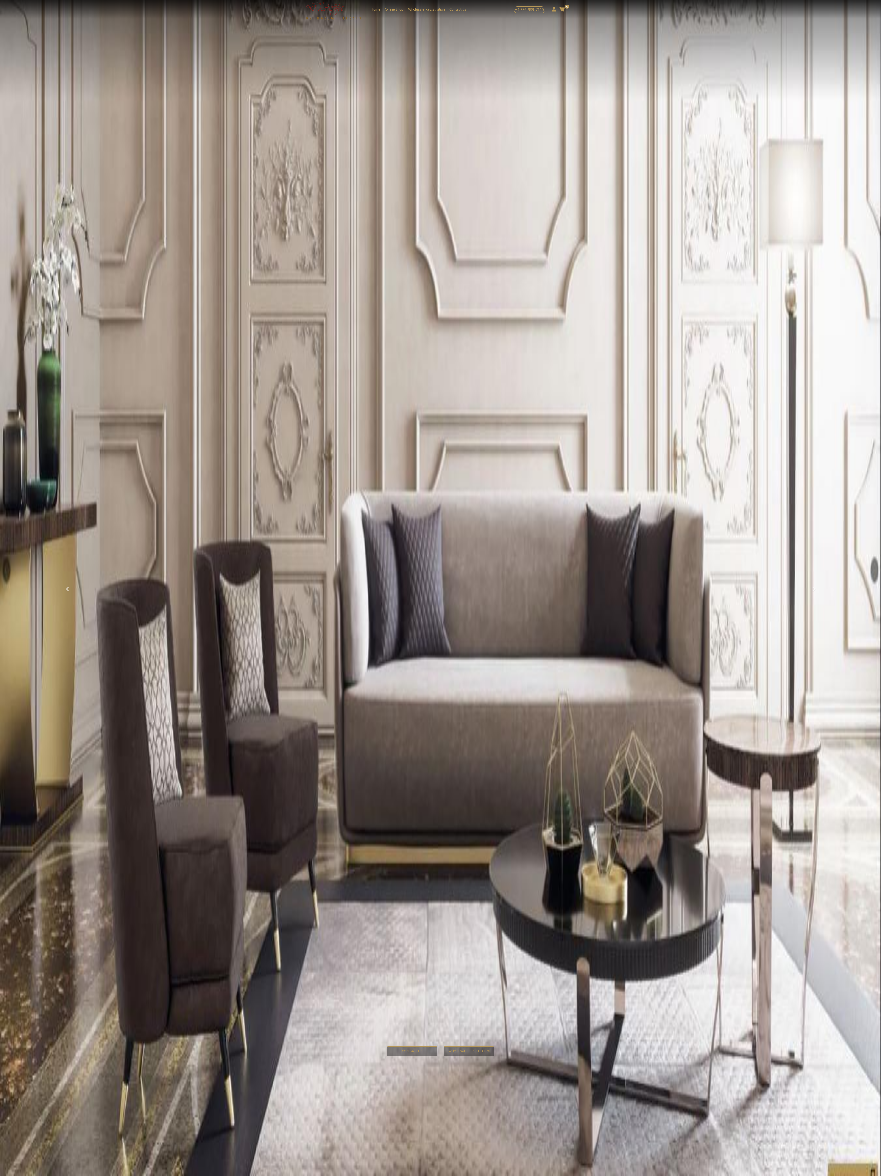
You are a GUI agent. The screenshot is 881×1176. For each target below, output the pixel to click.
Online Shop (394, 9)
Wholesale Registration (426, 9)
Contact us (457, 9)
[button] (66, 588)
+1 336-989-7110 (529, 9)
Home (375, 9)
